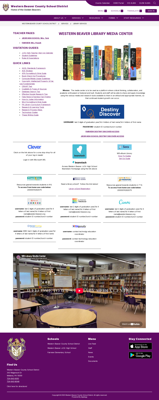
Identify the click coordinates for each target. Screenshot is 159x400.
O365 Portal (118, 3)
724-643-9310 (13, 378)
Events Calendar (103, 3)
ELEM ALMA (144, 3)
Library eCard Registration (79, 189)
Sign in (151, 11)
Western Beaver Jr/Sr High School (61, 348)
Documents (93, 361)
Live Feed (92, 344)
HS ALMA (131, 3)
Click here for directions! (17, 386)
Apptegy (84, 397)
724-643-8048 (13, 381)
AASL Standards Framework (34, 68)
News (90, 352)
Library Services (80, 23)
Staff (90, 348)
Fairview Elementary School (59, 352)
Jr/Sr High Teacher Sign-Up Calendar (37, 53)
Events (91, 357)
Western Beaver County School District (39, 23)
